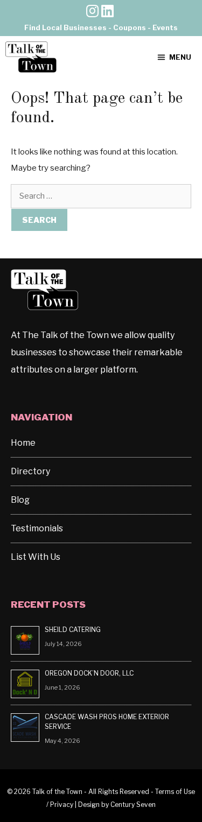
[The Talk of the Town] (31, 57)
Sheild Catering (73, 630)
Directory (30, 471)
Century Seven (133, 804)
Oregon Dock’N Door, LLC (90, 673)
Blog (20, 500)
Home (23, 443)
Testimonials (37, 528)
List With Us (35, 557)
